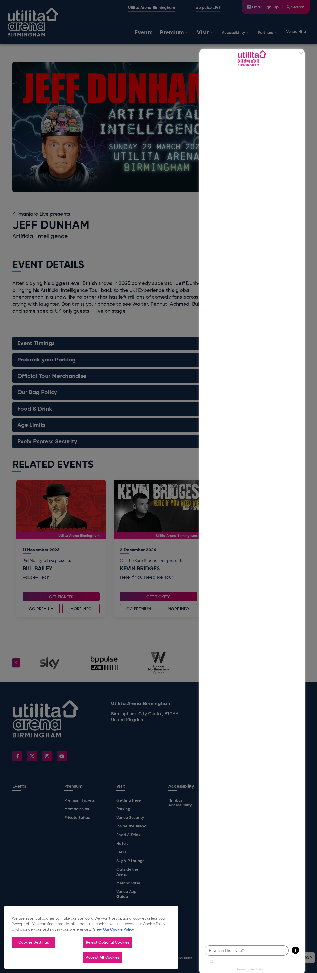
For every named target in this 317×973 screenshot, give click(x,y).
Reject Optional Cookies (107, 942)
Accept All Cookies (103, 957)
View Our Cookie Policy (113, 929)
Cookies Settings (33, 942)
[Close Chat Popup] (301, 53)
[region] (91, 937)
